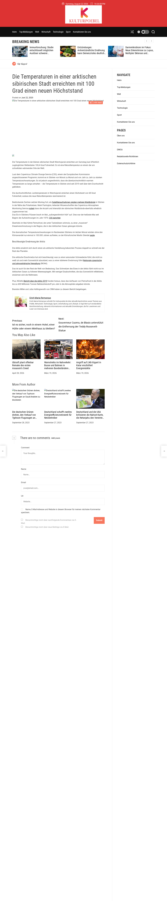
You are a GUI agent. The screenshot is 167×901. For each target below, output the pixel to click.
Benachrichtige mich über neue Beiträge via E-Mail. (47, 527)
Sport (68, 32)
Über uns (121, 136)
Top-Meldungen (26, 32)
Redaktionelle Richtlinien (127, 156)
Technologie (58, 32)
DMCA (119, 149)
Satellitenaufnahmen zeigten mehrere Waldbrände (73, 202)
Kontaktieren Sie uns (82, 32)
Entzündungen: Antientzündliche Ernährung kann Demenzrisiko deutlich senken (46, 52)
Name (23, 469)
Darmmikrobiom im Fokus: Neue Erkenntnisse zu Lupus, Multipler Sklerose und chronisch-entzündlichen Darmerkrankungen (95, 53)
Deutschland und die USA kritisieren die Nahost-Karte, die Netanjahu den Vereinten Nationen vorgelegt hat (90, 416)
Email (23, 482)
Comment (25, 447)
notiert (31, 208)
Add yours (55, 438)
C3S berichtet (54, 218)
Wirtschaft (45, 32)
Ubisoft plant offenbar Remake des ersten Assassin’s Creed (23, 365)
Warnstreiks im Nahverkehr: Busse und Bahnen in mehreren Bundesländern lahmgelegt (57, 367)
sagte (92, 235)
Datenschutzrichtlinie (126, 163)
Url (22, 496)
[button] (151, 41)
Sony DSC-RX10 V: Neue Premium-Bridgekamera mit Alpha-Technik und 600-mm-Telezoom (142, 52)
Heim (14, 32)
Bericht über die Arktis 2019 (35, 281)
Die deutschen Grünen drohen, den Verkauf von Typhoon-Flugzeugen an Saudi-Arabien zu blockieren (25, 416)
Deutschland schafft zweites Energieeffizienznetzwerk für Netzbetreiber (58, 414)
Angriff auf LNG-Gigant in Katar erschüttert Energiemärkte (88, 365)
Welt (37, 32)
